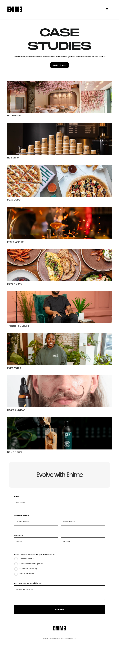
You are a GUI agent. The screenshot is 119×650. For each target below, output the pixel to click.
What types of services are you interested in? (34, 554)
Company (18, 535)
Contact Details (21, 516)
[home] (14, 9)
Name (17, 496)
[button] (107, 9)
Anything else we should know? (28, 583)
